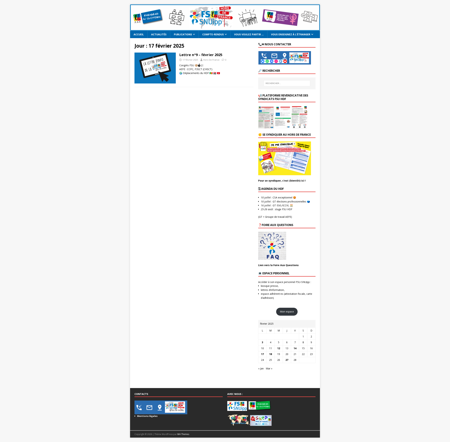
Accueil (139, 34)
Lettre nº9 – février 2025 (200, 54)
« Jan (261, 368)
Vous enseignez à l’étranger (290, 34)
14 (295, 348)
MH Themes (183, 434)
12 (278, 348)
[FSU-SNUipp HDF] (225, 28)
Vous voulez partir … (249, 34)
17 (262, 354)
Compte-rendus (213, 34)
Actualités (158, 34)
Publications (183, 34)
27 (286, 360)
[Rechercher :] (287, 83)
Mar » (269, 368)
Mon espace (287, 311)
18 (270, 354)
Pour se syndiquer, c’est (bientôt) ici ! (282, 180)
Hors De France (211, 59)
